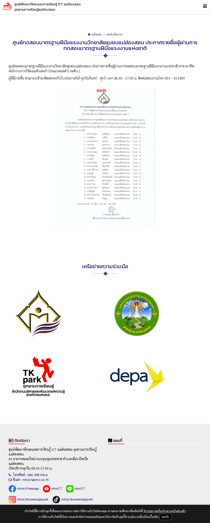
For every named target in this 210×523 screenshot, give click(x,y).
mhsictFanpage (28, 488)
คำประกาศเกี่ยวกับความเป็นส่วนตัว (165, 511)
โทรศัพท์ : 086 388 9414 (30, 475)
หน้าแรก (96, 34)
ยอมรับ (165, 516)
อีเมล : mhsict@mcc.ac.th (31, 479)
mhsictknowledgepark (32, 499)
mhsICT (56, 488)
